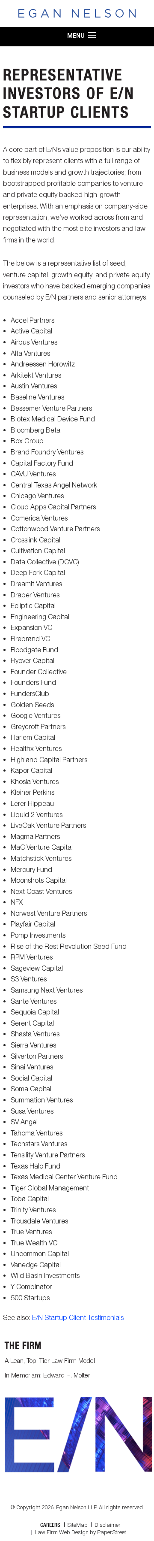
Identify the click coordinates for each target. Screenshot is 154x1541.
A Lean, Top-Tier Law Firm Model (50, 1360)
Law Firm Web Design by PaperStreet (80, 1532)
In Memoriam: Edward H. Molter (47, 1375)
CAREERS (50, 1525)
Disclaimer (108, 1525)
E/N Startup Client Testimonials (78, 1317)
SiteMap (77, 1525)
